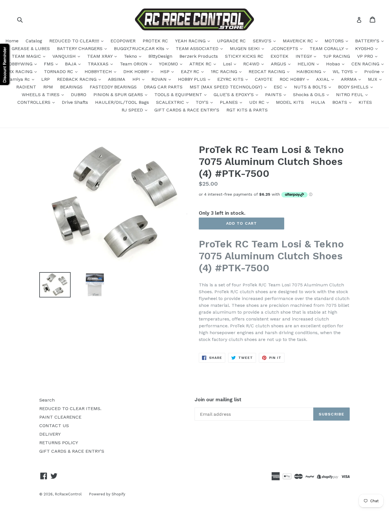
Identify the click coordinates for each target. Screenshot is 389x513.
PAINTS (274, 94)
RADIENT (26, 87)
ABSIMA (116, 79)
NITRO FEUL (350, 94)
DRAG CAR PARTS (163, 87)
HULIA (318, 102)
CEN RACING (366, 64)
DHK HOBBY (136, 71)
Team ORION (134, 64)
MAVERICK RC (299, 41)
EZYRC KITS (231, 79)
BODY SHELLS (354, 87)
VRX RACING (19, 71)
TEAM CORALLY (327, 48)
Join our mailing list (218, 399)
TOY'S (203, 102)
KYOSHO (365, 48)
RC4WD (252, 64)
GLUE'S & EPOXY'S (234, 94)
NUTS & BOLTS (311, 87)
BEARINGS (71, 87)
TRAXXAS (99, 64)
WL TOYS (343, 71)
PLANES (229, 102)
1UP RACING (336, 56)
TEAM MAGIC (27, 56)
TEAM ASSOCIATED (198, 48)
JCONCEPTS (285, 48)
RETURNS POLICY (58, 442)
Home (12, 41)
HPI (137, 79)
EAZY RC (191, 71)
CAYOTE (264, 79)
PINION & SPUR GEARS (118, 94)
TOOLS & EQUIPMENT (179, 94)
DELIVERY (50, 434)
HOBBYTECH (99, 71)
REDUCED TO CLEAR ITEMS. (70, 408)
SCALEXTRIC (171, 102)
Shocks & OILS (309, 94)
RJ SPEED (133, 110)
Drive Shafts (75, 102)
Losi (228, 64)
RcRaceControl (68, 494)
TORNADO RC (59, 71)
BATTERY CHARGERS (80, 48)
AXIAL (323, 79)
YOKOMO (169, 64)
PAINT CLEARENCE (60, 417)
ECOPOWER (123, 41)
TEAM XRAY (100, 56)
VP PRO (365, 56)
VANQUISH (64, 56)
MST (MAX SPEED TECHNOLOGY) (227, 87)
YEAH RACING (191, 41)
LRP (45, 79)
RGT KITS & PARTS (247, 110)
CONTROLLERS (34, 102)
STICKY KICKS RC (244, 56)
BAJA (71, 64)
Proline (372, 71)
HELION (307, 64)
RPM (48, 87)
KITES (365, 102)
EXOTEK (279, 56)
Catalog (34, 41)
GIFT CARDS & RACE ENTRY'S (186, 110)
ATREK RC (201, 64)
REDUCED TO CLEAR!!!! (75, 41)
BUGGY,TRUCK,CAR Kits (140, 48)
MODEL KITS (290, 102)
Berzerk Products (198, 56)
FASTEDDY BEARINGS (113, 87)
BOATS (340, 102)
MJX (373, 79)
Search (47, 400)
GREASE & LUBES (31, 48)
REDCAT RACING (267, 71)
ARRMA (349, 79)
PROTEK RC (155, 41)
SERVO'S (263, 41)
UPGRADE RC (231, 41)
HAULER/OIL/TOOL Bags (122, 102)
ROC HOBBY (293, 79)
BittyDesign (160, 56)
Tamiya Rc (19, 79)
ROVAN (159, 79)
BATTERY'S (368, 41)
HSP (165, 71)
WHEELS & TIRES (41, 94)
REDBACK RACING (77, 79)
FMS (49, 64)
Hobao (333, 64)
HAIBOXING (309, 71)
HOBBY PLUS (192, 79)
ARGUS (279, 64)
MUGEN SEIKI (245, 48)
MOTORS (335, 41)
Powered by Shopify (107, 494)
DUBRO (78, 94)
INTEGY (304, 56)
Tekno (131, 56)
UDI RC (257, 102)
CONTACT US (54, 425)
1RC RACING (225, 71)
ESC (279, 87)
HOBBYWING (19, 64)
